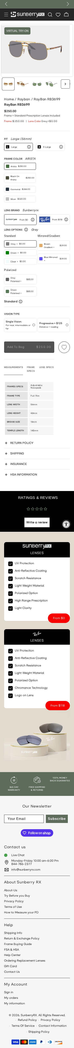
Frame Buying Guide (18, 944)
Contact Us (12, 972)
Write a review (36, 522)
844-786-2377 (21, 864)
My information (14, 1003)
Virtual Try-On (17, 30)
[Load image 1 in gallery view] (8, 84)
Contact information (53, 1026)
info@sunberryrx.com (25, 869)
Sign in (8, 992)
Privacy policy (50, 1020)
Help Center (12, 955)
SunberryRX (29, 1015)
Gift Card (10, 966)
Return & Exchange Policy (21, 938)
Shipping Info (13, 933)
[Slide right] (65, 84)
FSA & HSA (11, 949)
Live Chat (17, 855)
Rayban (23, 99)
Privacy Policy (14, 901)
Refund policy (27, 1020)
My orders (11, 998)
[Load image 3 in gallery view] (37, 84)
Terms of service (23, 1026)
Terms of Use (13, 907)
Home (9, 99)
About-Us (10, 890)
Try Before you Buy (17, 895)
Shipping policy (39, 1032)
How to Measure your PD (21, 912)
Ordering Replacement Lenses (24, 960)
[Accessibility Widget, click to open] (66, 524)
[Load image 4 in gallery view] (51, 84)
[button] (6, 14)
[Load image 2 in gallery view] (22, 84)
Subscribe (57, 818)
